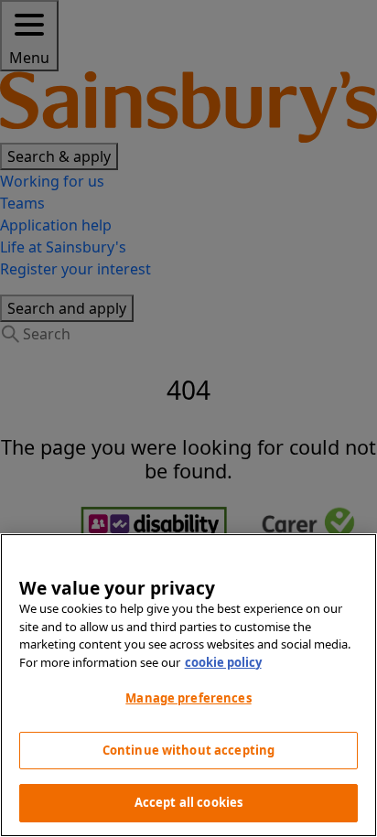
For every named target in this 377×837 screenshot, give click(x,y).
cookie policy (223, 662)
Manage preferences (188, 698)
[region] (188, 685)
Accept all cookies (188, 802)
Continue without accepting (188, 750)
